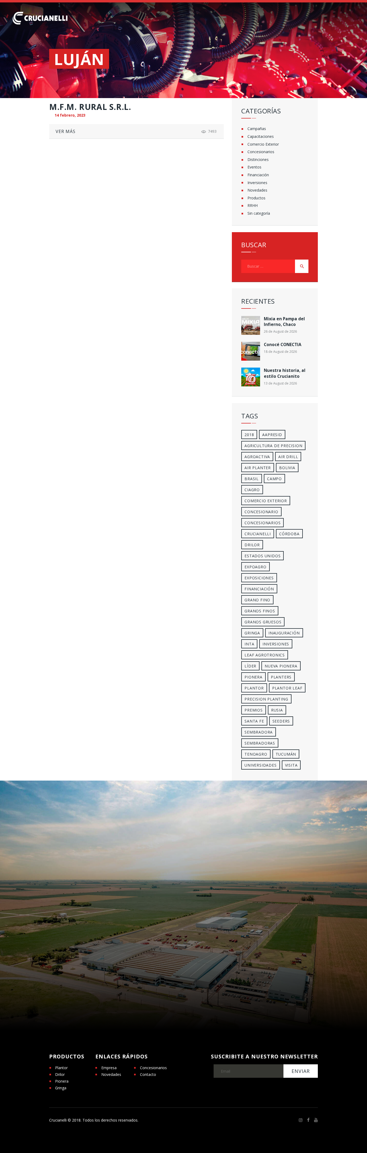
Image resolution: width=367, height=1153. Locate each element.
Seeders (281, 721)
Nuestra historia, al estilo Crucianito (284, 373)
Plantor (254, 688)
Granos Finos (259, 610)
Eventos (254, 167)
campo (274, 478)
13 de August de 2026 (280, 383)
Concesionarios (260, 151)
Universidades (260, 765)
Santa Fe (254, 721)
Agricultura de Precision (273, 445)
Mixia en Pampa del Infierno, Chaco (284, 321)
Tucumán (286, 754)
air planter (257, 467)
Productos (256, 197)
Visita (291, 765)
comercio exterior (265, 500)
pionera (253, 677)
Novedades (257, 190)
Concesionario (261, 511)
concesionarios (262, 522)
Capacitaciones (260, 136)
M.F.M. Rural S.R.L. (90, 107)
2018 (249, 434)
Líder (250, 666)
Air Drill (288, 456)
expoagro (255, 566)
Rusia (277, 710)
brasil (251, 478)
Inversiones (257, 182)
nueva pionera (281, 666)
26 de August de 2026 (280, 331)
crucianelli (257, 533)
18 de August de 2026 (280, 351)
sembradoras (259, 743)
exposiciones (259, 577)
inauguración (284, 632)
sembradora (258, 732)
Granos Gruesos (262, 621)
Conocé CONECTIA (282, 344)
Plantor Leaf (287, 688)
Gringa (60, 1087)
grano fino (257, 599)
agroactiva (257, 456)
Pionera (62, 1081)
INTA (249, 643)
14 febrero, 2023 (70, 115)
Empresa (109, 1067)
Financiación (258, 174)
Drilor (252, 544)
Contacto (148, 1074)
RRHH (252, 205)
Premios (253, 710)
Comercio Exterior (263, 144)
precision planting (266, 699)
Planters (281, 677)
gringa (252, 632)
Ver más (65, 131)
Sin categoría (258, 213)
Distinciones (258, 159)
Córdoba (289, 533)
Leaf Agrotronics (264, 655)
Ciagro (252, 489)
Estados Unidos (262, 555)
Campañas (256, 128)
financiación (259, 588)
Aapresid (272, 434)
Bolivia (287, 467)
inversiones (275, 643)
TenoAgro (255, 754)
